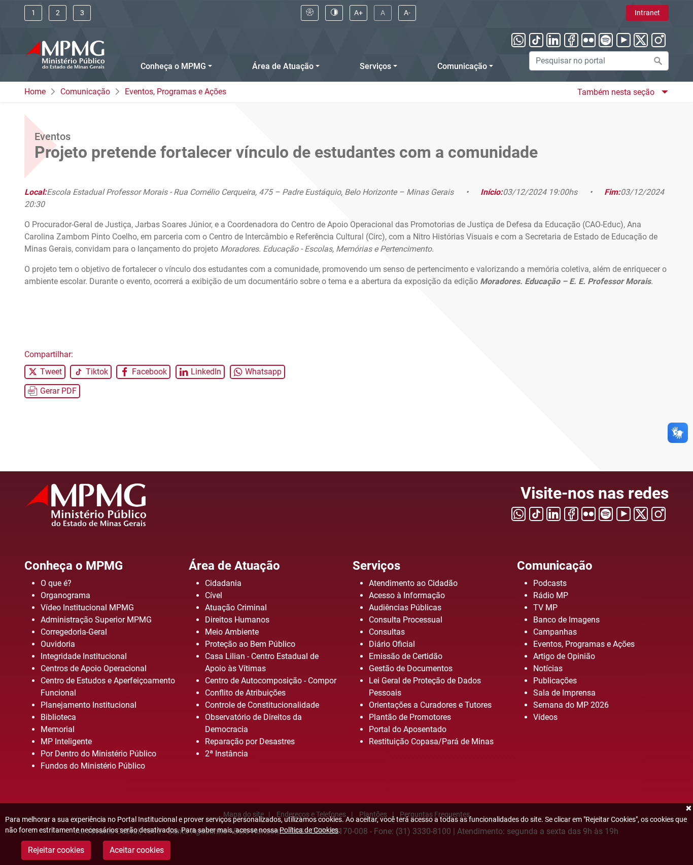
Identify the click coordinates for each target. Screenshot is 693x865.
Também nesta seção (616, 92)
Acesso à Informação (407, 595)
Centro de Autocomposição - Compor (270, 680)
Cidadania (223, 583)
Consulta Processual (405, 620)
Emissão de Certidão (405, 656)
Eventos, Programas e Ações (175, 91)
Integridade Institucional (84, 656)
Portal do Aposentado (407, 729)
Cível (213, 595)
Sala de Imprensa (564, 693)
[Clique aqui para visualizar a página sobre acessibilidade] (310, 13)
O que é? (56, 583)
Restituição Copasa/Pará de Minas (431, 741)
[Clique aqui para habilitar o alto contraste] (334, 13)
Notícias (548, 668)
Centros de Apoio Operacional (94, 668)
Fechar (688, 808)
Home (35, 91)
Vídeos (545, 717)
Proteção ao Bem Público (250, 644)
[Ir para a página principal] (64, 54)
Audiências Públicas (405, 607)
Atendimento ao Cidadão (413, 583)
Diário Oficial (392, 644)
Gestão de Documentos (411, 668)
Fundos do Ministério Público (93, 766)
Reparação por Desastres (250, 741)
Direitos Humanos (237, 620)
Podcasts (550, 583)
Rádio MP (550, 595)
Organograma (65, 595)
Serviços (375, 66)
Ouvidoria (58, 644)
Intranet (647, 13)
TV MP (545, 607)
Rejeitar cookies (56, 850)
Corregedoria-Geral (74, 632)
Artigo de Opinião (564, 656)
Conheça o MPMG (173, 66)
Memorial (58, 729)
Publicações (555, 680)
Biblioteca (58, 717)
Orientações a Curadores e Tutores (430, 705)
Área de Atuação (283, 66)
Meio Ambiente (232, 632)
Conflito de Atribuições (245, 693)
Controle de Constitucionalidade (262, 705)
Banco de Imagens (566, 620)
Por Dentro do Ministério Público (98, 753)
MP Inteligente (66, 741)
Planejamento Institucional (88, 705)
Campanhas (555, 632)
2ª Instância (226, 753)
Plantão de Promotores (410, 717)
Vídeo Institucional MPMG (87, 607)
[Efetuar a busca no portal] (658, 61)
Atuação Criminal (236, 607)
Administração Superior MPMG (96, 620)
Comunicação (462, 66)
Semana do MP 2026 (571, 705)
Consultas (387, 632)
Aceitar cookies (137, 850)
